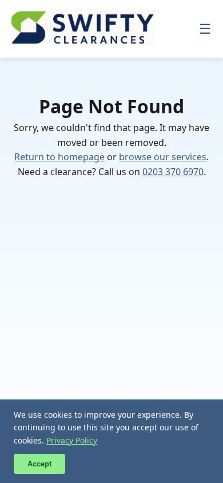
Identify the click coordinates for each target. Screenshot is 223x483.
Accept (39, 464)
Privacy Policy (71, 440)
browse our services (162, 157)
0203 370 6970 (173, 171)
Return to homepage (59, 157)
